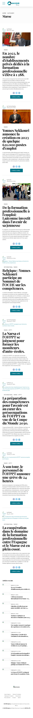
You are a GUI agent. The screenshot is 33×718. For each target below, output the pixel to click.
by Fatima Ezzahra (11, 106)
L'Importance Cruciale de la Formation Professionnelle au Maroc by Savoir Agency (19, 635)
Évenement (18, 695)
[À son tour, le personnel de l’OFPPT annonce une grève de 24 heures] (16, 458)
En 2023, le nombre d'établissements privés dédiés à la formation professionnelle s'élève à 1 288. (21, 588)
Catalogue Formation (9, 695)
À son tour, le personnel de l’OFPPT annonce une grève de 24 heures (16, 473)
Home (4, 13)
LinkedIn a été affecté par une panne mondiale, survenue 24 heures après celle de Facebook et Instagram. (20, 607)
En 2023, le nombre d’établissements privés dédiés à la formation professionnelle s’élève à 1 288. (15, 64)
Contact (14, 697)
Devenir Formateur (17, 694)
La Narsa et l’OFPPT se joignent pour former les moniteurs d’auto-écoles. (13, 342)
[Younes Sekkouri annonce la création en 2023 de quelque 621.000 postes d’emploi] (16, 117)
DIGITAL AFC (27, 708)
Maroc (6, 50)
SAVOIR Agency (7, 703)
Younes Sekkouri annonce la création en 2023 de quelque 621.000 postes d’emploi (15, 139)
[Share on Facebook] (14, 93)
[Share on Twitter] (16, 93)
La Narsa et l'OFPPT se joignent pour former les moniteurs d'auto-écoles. (20, 673)
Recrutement (7, 697)
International (8, 267)
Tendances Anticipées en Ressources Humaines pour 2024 (20, 616)
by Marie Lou (10, 382)
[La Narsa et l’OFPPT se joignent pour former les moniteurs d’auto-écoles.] (16, 325)
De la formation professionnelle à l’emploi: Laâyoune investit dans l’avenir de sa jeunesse (16, 216)
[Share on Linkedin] (19, 93)
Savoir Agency (7, 694)
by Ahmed (9, 29)
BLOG (19, 697)
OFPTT (10, 330)
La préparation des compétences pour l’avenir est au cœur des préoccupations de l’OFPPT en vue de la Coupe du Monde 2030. (15, 410)
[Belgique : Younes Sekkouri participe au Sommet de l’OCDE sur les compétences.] (16, 262)
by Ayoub (9, 179)
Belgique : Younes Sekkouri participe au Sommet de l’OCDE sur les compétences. (16, 279)
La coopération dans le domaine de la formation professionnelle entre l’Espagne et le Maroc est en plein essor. (16, 538)
